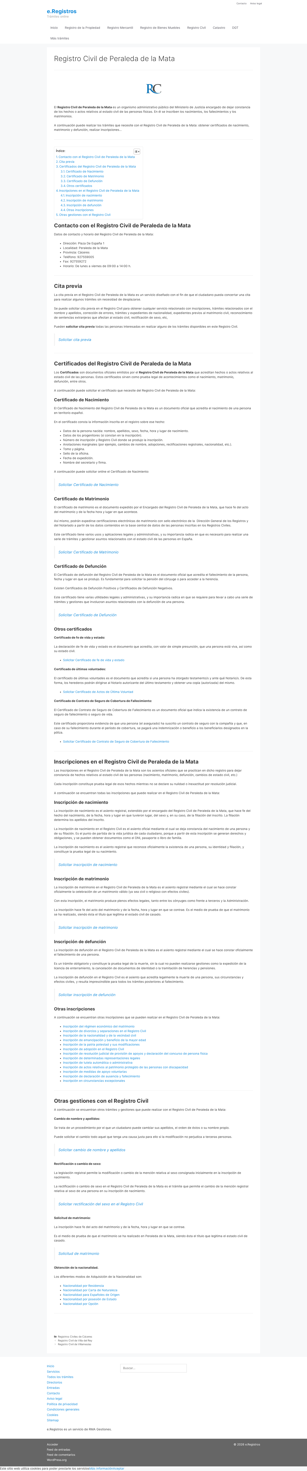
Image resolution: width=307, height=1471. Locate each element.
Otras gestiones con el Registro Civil (85, 215)
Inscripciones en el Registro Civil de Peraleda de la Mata (99, 190)
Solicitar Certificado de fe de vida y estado (93, 660)
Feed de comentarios (61, 1454)
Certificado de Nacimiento (84, 171)
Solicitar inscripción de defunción (86, 994)
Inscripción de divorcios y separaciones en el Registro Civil (104, 1031)
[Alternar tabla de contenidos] (135, 152)
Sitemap (53, 1420)
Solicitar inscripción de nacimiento (87, 864)
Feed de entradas (58, 1449)
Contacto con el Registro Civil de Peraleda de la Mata (97, 157)
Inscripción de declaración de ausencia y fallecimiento (101, 1076)
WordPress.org (57, 1460)
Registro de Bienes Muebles (160, 27)
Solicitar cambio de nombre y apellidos (91, 1150)
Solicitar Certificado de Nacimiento (88, 484)
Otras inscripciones (80, 210)
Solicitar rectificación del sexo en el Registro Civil (100, 1204)
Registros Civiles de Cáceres (75, 1336)
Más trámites (59, 38)
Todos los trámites (60, 1377)
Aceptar (118, 1468)
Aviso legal (256, 3)
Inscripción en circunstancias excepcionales (94, 1080)
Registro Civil (196, 27)
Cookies (52, 1415)
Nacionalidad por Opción (80, 1304)
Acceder (52, 1444)
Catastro (219, 27)
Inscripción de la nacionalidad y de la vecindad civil (99, 1035)
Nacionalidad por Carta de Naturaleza (90, 1290)
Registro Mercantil (120, 27)
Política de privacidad (62, 1404)
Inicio (54, 27)
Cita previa (66, 161)
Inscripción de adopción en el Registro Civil (93, 1049)
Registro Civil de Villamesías (74, 1344)
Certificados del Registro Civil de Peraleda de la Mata (97, 166)
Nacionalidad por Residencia (83, 1285)
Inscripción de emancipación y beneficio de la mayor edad (104, 1040)
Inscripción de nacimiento (84, 195)
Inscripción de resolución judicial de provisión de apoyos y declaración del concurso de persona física (135, 1053)
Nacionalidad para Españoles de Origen (91, 1295)
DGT (235, 27)
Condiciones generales (63, 1409)
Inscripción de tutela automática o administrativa (98, 1062)
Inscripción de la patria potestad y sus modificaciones (101, 1044)
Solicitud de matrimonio (78, 1253)
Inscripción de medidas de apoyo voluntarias (95, 1071)
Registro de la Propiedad (82, 27)
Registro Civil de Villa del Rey (75, 1340)
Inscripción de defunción (84, 205)
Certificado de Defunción (85, 181)
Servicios (53, 1371)
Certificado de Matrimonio (85, 176)
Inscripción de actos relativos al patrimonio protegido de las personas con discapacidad (125, 1067)
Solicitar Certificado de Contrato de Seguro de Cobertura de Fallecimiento (116, 741)
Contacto (241, 3)
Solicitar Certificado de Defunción (87, 615)
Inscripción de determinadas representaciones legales (101, 1058)
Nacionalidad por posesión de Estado (90, 1299)
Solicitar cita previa (74, 339)
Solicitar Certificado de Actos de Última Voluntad (98, 692)
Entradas (53, 1388)
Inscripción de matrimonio (84, 200)
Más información (101, 1468)
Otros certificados (79, 186)
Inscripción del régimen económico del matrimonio (98, 1026)
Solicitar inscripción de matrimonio (88, 927)
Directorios (54, 1382)
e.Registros (62, 11)
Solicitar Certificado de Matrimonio (88, 552)
